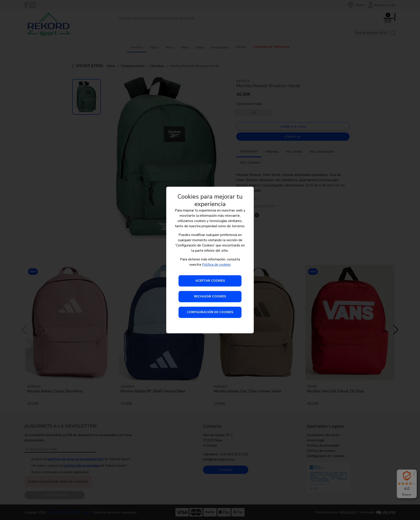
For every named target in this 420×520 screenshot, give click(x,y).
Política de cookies (216, 264)
